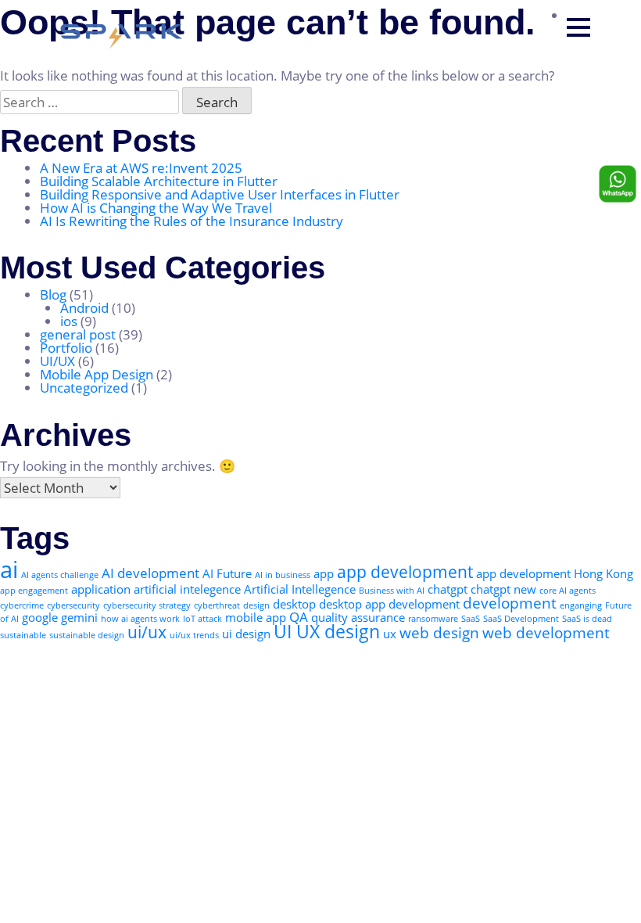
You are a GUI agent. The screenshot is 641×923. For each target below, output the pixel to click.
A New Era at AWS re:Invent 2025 (142, 168)
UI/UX (57, 361)
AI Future (227, 573)
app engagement (34, 590)
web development (546, 632)
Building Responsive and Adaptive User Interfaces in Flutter (219, 194)
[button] (578, 27)
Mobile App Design (96, 374)
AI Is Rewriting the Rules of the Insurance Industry (191, 221)
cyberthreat (217, 605)
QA (298, 617)
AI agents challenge (59, 574)
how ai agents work (140, 618)
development (510, 602)
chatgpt (447, 589)
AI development (150, 573)
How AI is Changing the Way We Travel (156, 208)
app (323, 573)
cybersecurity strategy (147, 605)
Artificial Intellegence (300, 589)
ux (389, 633)
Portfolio (66, 348)
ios (68, 321)
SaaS (470, 618)
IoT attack (202, 618)
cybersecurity (73, 605)
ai (9, 569)
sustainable (23, 635)
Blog (53, 294)
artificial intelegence (187, 589)
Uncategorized (84, 388)
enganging (581, 605)
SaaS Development (521, 618)
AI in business (282, 574)
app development (405, 571)
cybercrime (22, 605)
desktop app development (389, 604)
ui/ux (147, 631)
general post (78, 334)
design (256, 605)
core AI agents (567, 590)
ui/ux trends (194, 635)
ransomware (433, 618)
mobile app (255, 617)
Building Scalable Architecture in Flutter (159, 181)
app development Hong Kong (554, 573)
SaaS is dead (587, 618)
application (101, 589)
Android (84, 308)
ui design (246, 633)
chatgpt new (503, 589)
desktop (294, 604)
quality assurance (358, 617)
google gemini (60, 617)
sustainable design (86, 635)
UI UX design (327, 632)
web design (439, 632)
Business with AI (391, 590)
